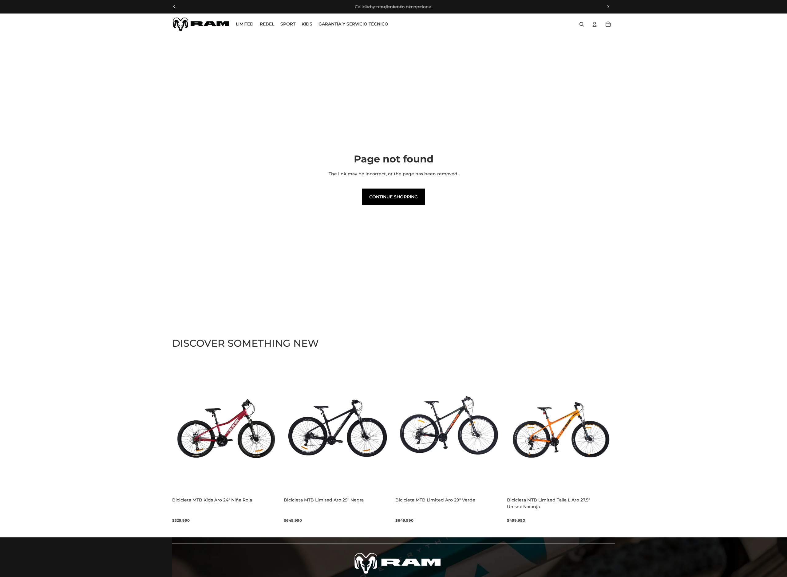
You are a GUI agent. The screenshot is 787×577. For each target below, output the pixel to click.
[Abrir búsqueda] (581, 24)
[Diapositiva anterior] (174, 7)
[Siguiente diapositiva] (608, 7)
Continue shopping (393, 197)
